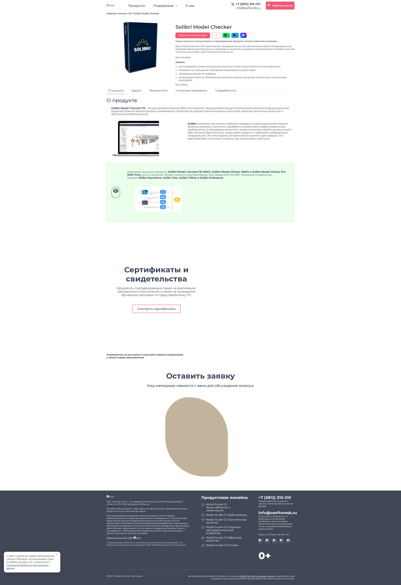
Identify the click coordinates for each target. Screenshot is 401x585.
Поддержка (163, 6)
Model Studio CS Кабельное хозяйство (224, 539)
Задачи (136, 90)
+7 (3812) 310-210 (248, 4)
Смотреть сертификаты (156, 309)
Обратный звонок (282, 5)
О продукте (115, 90)
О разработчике (225, 90)
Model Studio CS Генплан (222, 545)
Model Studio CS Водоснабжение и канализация (218, 507)
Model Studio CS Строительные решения (226, 521)
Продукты (136, 6)
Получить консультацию (193, 35)
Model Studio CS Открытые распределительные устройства (223, 530)
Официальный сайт (120, 538)
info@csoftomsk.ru (248, 7)
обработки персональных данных (257, 576)
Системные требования (191, 90)
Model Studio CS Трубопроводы (226, 514)
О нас (190, 6)
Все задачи (181, 84)
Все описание (182, 57)
